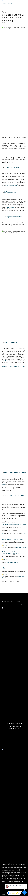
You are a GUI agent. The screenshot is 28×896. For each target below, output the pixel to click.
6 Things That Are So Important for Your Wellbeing (13, 17)
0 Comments (11, 581)
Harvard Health (7, 562)
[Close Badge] (21, 892)
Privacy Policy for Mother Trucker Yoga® (11, 601)
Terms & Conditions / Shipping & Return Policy (12, 604)
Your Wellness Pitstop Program (11, 185)
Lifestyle (3, 22)
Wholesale (4, 597)
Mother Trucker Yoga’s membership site (10, 360)
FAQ (3, 599)
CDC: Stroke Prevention (21, 547)
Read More (5, 532)
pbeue (18, 581)
